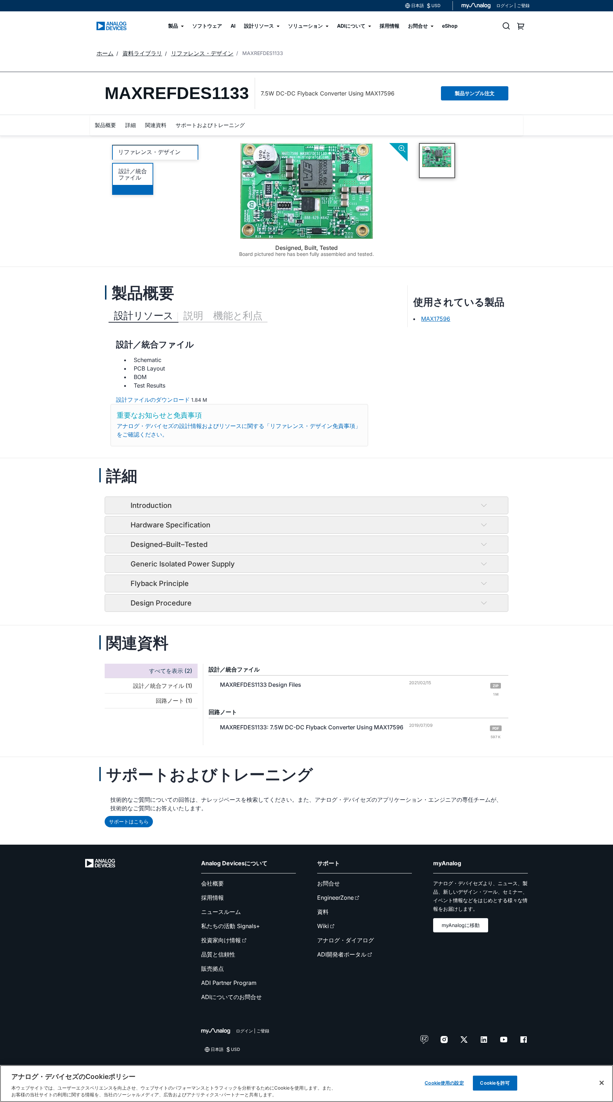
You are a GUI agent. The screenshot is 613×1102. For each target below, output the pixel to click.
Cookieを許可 (495, 1083)
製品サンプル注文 (475, 93)
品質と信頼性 (218, 954)
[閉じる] (601, 1083)
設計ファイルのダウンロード (153, 399)
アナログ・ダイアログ (345, 940)
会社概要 (212, 883)
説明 (193, 315)
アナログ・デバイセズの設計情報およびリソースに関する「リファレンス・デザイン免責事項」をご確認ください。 (239, 430)
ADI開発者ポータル (341, 954)
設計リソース (143, 315)
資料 (322, 911)
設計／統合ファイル (132, 174)
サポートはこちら (129, 821)
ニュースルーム (221, 911)
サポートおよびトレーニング (210, 125)
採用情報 (212, 897)
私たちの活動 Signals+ (230, 926)
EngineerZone (335, 897)
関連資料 (155, 125)
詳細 (130, 125)
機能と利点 (237, 315)
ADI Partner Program (228, 982)
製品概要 (105, 125)
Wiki (323, 926)
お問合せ (328, 883)
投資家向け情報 (221, 940)
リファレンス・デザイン (149, 151)
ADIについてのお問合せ (231, 996)
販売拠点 (212, 968)
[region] (306, 1083)
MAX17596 (435, 318)
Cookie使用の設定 (444, 1083)
